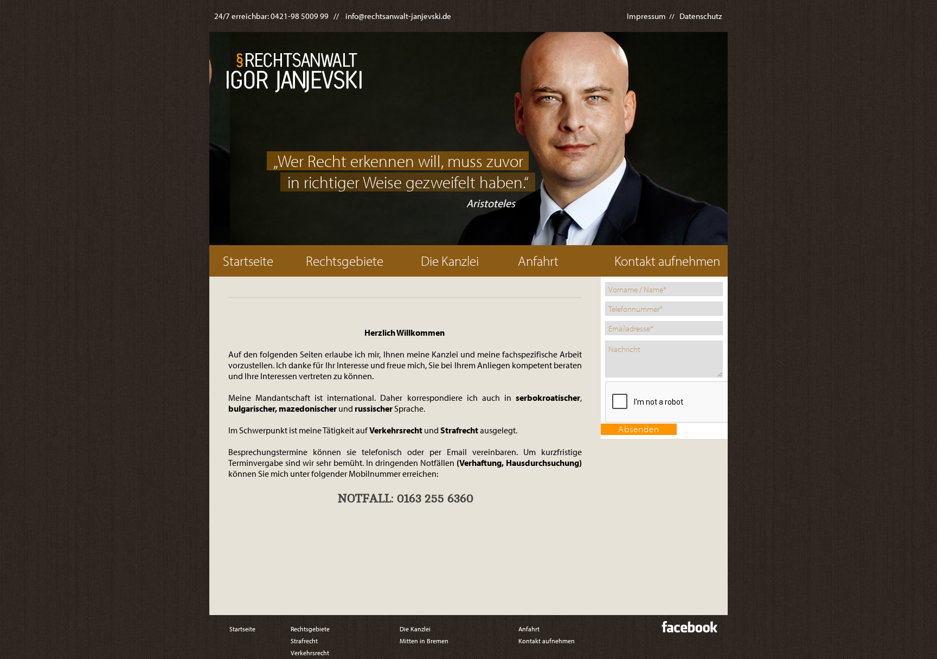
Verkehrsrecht (310, 653)
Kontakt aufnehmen (667, 260)
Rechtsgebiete (344, 260)
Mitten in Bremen (424, 641)
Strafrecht (304, 641)
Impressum (646, 16)
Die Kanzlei (450, 260)
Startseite (248, 260)
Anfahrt (538, 260)
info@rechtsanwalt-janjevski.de (398, 16)
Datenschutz (700, 16)
